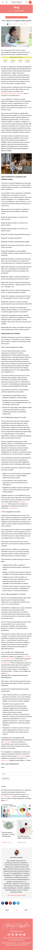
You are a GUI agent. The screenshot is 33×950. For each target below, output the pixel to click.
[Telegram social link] (18, 903)
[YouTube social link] (16, 934)
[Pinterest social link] (10, 903)
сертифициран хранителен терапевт (12, 93)
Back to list (16, 910)
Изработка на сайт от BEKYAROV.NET (16, 945)
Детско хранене (19, 11)
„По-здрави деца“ (13, 508)
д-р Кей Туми (7, 742)
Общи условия (7, 938)
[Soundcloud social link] (20, 934)
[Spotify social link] (24, 934)
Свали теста (6, 778)
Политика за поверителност (20, 938)
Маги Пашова (13, 24)
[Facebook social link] (2, 903)
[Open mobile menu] (2, 2)
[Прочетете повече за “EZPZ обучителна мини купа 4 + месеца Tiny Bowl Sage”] (14, 822)
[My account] (6, 2)
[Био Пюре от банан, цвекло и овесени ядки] (24, 827)
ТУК (6, 800)
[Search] (26, 2)
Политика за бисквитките (17, 940)
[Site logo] (16, 2)
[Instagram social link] (12, 934)
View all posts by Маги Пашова (16, 895)
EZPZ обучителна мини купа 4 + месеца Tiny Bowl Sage (8, 834)
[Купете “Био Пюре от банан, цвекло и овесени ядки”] (29, 822)
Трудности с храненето (21, 17)
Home (11, 11)
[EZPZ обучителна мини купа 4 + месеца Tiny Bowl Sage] (8, 825)
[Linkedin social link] (14, 903)
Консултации (21, 756)
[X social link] (6, 903)
